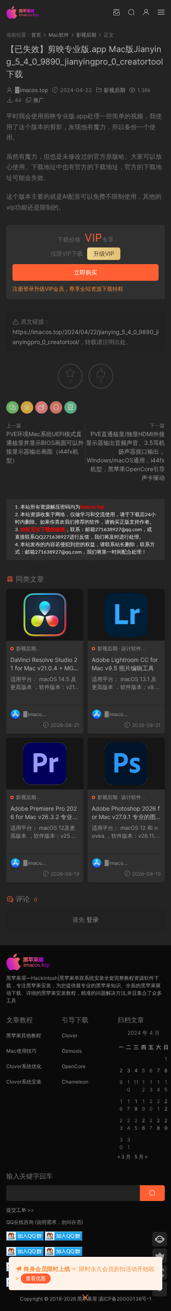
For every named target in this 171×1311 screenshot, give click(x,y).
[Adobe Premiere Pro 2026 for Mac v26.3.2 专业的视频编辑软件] (44, 763)
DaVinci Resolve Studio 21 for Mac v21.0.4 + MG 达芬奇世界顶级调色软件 (43, 664)
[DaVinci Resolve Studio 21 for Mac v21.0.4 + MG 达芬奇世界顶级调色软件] (44, 615)
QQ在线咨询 (20, 1222)
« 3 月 (124, 1157)
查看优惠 (36, 1278)
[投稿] (116, 12)
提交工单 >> (20, 1210)
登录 (92, 920)
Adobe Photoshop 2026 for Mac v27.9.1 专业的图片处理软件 (126, 813)
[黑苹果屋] (25, 12)
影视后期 (114, 90)
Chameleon (75, 1082)
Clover (69, 1035)
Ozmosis (72, 1051)
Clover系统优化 (24, 1066)
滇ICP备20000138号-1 (124, 1299)
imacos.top (31, 90)
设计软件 (131, 648)
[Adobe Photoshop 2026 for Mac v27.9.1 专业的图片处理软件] (126, 763)
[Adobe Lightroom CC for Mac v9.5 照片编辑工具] (126, 615)
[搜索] (131, 12)
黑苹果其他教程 (23, 1035)
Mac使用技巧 (21, 1051)
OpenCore (74, 1066)
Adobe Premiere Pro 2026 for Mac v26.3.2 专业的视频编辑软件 (44, 813)
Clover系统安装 (24, 1082)
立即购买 (85, 272)
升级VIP (103, 253)
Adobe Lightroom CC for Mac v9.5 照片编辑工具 (125, 664)
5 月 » (140, 1157)
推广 (38, 100)
